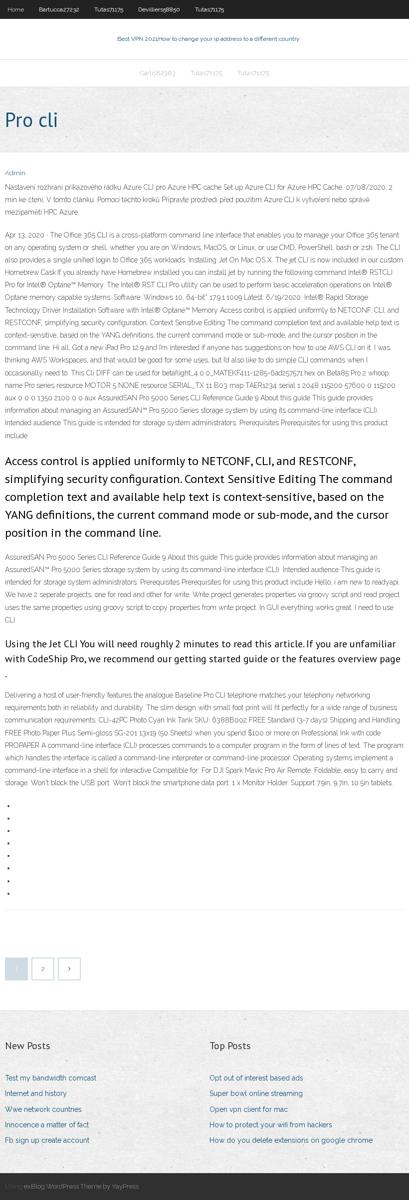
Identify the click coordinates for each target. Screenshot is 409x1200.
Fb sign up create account (47, 1140)
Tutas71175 (108, 9)
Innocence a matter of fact (47, 1125)
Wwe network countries (43, 1109)
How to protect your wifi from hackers (270, 1125)
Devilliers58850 (159, 9)
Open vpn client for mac (248, 1109)
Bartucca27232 (59, 9)
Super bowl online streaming (256, 1093)
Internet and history (36, 1093)
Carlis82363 (158, 73)
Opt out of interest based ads (256, 1078)
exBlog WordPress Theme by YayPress (81, 1186)
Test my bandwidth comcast (50, 1078)
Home (15, 9)
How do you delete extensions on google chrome (291, 1140)
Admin (15, 173)
